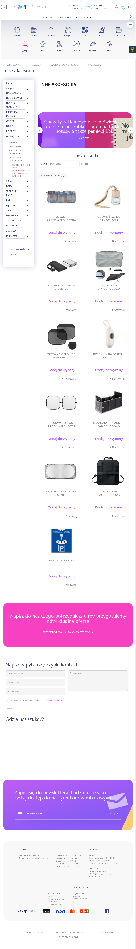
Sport (10, 210)
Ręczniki (11, 205)
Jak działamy (54, 904)
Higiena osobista (11, 105)
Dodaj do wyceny (61, 233)
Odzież (10, 121)
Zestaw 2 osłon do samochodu (61, 356)
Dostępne (64, 163)
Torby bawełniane (13, 91)
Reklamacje (54, 901)
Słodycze (12, 225)
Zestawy (11, 231)
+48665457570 (77, 8)
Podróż (11, 131)
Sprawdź (85, 138)
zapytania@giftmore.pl (102, 8)
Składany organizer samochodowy (108, 424)
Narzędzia (12, 136)
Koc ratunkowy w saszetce (61, 287)
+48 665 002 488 (70, 858)
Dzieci (9, 186)
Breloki (13, 142)
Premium (11, 236)
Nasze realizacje (56, 899)
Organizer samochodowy (109, 493)
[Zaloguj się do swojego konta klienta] (116, 7)
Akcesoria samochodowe (18, 158)
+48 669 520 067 (72, 855)
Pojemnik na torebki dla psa (108, 356)
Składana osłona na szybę (61, 493)
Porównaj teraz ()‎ (52, 175)
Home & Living (14, 98)
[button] (39, 130)
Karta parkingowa (61, 560)
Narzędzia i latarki (16, 152)
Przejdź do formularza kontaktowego (67, 632)
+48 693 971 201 (69, 861)
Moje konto (78, 896)
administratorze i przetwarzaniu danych (47, 700)
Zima (9, 181)
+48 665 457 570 (70, 866)
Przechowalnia (80, 898)
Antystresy (15, 146)
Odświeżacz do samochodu (108, 218)
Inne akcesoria (21, 170)
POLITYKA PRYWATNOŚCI (71, 932)
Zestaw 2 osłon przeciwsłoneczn (61, 424)
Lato (9, 200)
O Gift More (54, 893)
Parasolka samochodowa (108, 287)
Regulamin (106, 932)
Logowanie (78, 893)
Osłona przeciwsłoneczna (61, 218)
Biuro (9, 126)
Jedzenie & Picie (12, 193)
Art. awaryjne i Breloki (21, 174)
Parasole (12, 215)
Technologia (14, 220)
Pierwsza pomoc (12, 114)
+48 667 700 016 (72, 863)
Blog (50, 896)
